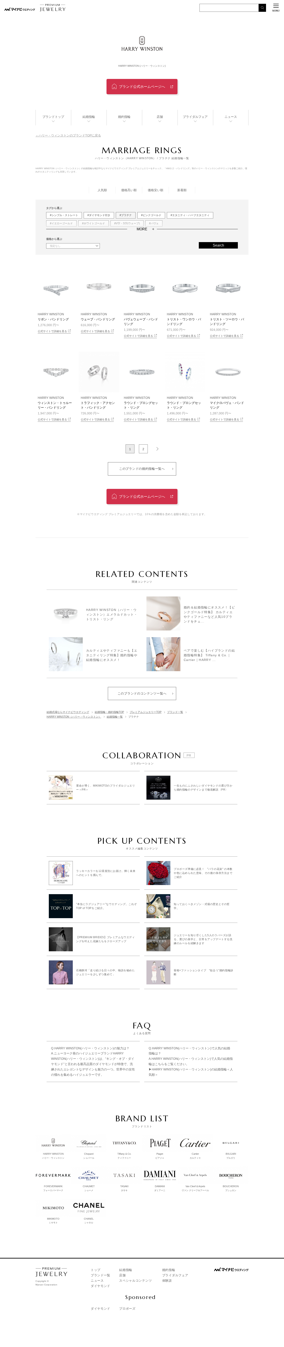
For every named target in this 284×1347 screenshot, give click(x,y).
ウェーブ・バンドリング (98, 319)
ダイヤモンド (100, 1286)
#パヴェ (154, 223)
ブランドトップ (53, 116)
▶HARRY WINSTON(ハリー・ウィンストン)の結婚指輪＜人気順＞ (191, 1072)
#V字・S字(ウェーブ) (127, 223)
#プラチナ (126, 215)
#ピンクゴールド (151, 215)
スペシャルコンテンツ (135, 1280)
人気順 (102, 190)
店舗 (160, 116)
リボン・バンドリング (53, 319)
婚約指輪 (124, 116)
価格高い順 (129, 190)
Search (218, 245)
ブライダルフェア (195, 116)
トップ (96, 1270)
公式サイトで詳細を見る (52, 331)
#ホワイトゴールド (93, 223)
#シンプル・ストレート (64, 215)
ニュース (231, 116)
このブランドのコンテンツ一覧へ (142, 693)
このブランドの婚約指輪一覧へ (142, 468)
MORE (142, 229)
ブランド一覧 (100, 1275)
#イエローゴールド (61, 223)
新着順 (182, 190)
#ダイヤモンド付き (98, 215)
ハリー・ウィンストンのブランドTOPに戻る (70, 135)
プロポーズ (127, 1308)
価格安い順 (155, 190)
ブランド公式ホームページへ (142, 86)
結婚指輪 (89, 116)
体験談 (167, 1280)
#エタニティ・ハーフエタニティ (190, 215)
